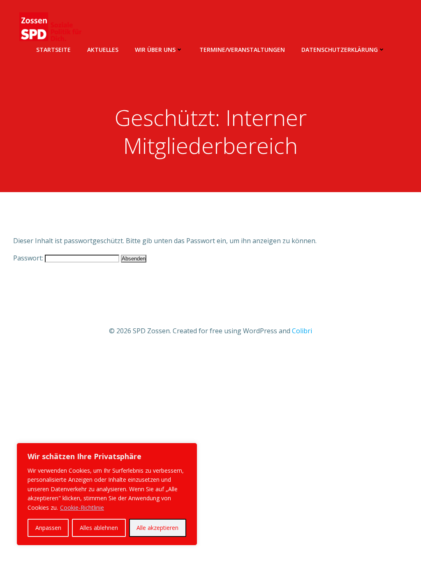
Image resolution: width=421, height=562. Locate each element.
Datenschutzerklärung (339, 49)
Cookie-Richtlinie (82, 507)
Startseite (53, 49)
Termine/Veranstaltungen (242, 49)
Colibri (302, 330)
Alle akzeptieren (157, 528)
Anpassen (48, 528)
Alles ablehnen (99, 528)
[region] (106, 494)
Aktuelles (102, 49)
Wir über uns (155, 49)
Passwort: (29, 257)
